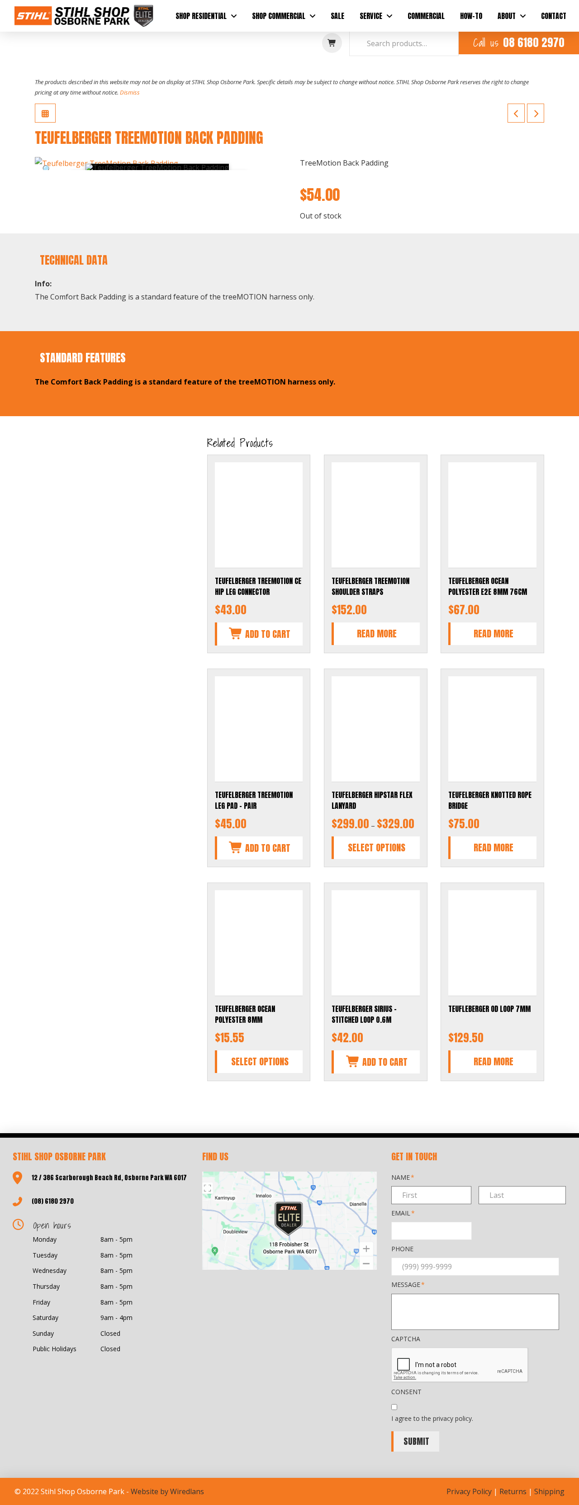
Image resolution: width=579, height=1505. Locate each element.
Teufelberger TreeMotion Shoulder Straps (370, 586)
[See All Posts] (45, 113)
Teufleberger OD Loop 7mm (489, 1008)
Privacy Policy (469, 1491)
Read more (377, 634)
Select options (376, 847)
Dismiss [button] (130, 92)
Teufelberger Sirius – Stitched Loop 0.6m (364, 1014)
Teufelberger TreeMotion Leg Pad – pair (254, 800)
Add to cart (266, 634)
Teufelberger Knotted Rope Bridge (490, 800)
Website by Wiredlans (167, 1491)
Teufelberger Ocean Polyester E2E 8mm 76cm (487, 586)
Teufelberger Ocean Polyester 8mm (245, 1014)
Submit (416, 1441)
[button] (332, 43)
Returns (513, 1491)
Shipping (549, 1491)
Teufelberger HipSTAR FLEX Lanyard (372, 800)
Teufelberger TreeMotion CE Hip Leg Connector (258, 586)
